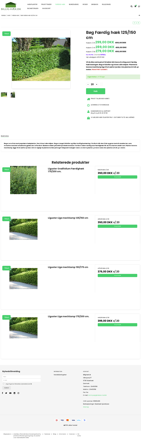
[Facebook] (3, 393)
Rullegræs (106, 4)
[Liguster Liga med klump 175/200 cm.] (23, 336)
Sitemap (86, 407)
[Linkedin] (15, 393)
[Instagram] (19, 393)
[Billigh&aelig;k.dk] (12, 6)
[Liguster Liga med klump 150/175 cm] (23, 287)
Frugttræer (46, 4)
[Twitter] (7, 393)
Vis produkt (117, 177)
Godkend (6, 388)
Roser (85, 4)
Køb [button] (96, 91)
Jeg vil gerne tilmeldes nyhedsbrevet (26, 383)
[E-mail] (21, 380)
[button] (134, 22)
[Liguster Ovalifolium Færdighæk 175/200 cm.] (23, 188)
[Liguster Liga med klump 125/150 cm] (23, 237)
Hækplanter (32, 4)
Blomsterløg (32, 8)
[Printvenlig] (139, 15)
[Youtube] (11, 393)
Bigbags (94, 4)
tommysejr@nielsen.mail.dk (97, 395)
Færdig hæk (60, 4)
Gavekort (46, 8)
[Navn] (21, 377)
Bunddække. (74, 4)
